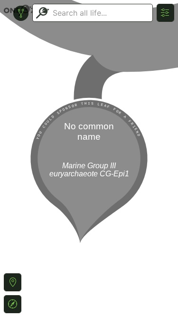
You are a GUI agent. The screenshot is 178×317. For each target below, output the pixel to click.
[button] (12, 282)
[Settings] (165, 12)
